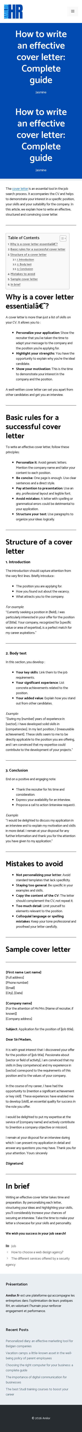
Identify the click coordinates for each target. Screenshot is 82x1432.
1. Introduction (25, 260)
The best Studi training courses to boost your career (37, 1391)
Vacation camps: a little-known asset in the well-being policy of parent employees (39, 1355)
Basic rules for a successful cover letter (37, 249)
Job (13, 1246)
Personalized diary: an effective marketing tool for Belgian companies (39, 1343)
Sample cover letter (24, 279)
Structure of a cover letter (28, 254)
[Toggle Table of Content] (61, 238)
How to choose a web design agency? (37, 1252)
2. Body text (24, 264)
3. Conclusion (25, 269)
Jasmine (41, 92)
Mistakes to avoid (23, 274)
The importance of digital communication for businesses (36, 1379)
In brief (15, 284)
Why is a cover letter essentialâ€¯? (34, 244)
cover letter (20, 189)
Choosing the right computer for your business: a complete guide (39, 1367)
